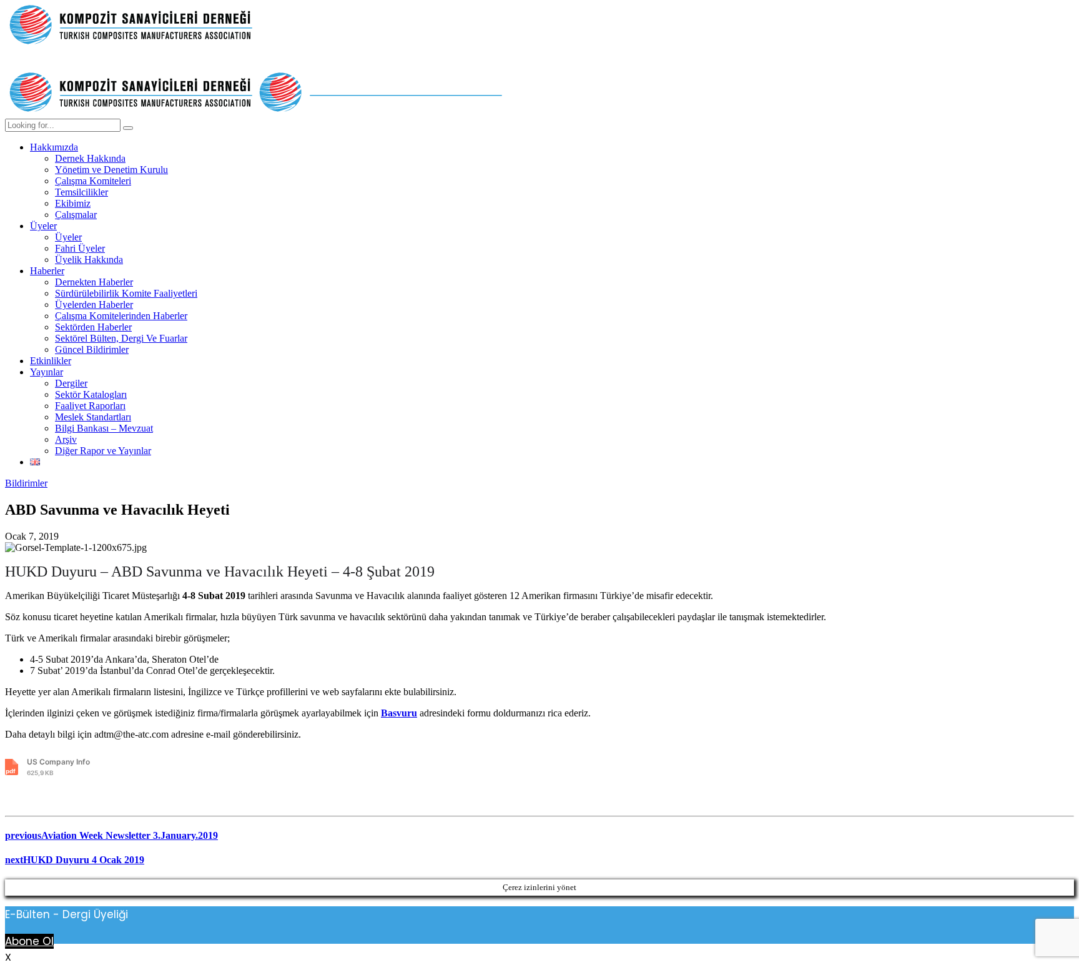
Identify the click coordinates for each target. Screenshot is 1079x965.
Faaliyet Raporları (90, 405)
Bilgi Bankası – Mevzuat (104, 428)
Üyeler (43, 225)
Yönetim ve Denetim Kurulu (111, 169)
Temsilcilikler (81, 192)
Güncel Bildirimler (92, 349)
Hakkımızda (54, 147)
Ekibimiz (73, 203)
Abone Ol (29, 941)
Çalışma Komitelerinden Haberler (121, 315)
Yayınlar (46, 372)
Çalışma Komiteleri (93, 181)
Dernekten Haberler (94, 282)
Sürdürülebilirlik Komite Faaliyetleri (126, 293)
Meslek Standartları (93, 417)
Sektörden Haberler (93, 327)
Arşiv (66, 439)
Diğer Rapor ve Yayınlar (103, 450)
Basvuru (399, 713)
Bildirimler (26, 483)
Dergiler (71, 383)
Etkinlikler (50, 360)
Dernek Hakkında (90, 158)
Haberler (47, 270)
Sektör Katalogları (91, 394)
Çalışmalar (76, 214)
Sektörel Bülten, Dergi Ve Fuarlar (121, 338)
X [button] (8, 957)
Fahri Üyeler (80, 248)
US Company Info (58, 766)
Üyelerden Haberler (94, 304)
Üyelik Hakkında (89, 259)
